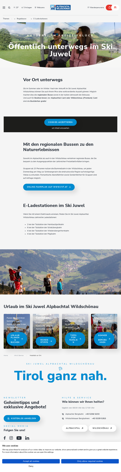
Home (6, 355)
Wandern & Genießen (44, 316)
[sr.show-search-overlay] (9, 7)
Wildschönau (101, 428)
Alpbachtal (73, 428)
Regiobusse (21, 19)
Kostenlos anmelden (23, 418)
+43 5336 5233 (82, 414)
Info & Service (18, 355)
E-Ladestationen (40, 19)
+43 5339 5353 (85, 418)
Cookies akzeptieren (60, 122)
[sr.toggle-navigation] (4, 7)
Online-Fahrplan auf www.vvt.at (47, 187)
